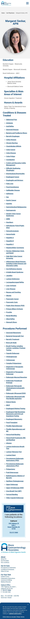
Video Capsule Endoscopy (15, 498)
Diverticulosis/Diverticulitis (15, 174)
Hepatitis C (10, 244)
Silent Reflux (10, 319)
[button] (27, 3)
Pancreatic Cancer (12, 299)
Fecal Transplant (11, 422)
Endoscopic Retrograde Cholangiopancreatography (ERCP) (15, 388)
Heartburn (9, 222)
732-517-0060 (13, 532)
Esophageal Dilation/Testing (15, 408)
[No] (28, 604)
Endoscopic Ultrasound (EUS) (16, 393)
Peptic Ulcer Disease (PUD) (15, 305)
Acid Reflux (10, 126)
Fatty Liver (9, 184)
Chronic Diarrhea (12, 143)
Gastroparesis (11, 210)
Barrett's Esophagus (13, 136)
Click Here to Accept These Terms (13, 616)
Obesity (8, 295)
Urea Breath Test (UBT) (14, 491)
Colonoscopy (10, 360)
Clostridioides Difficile (13, 146)
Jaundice (9, 275)
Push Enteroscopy (12, 472)
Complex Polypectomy (13, 363)
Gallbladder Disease (13, 190)
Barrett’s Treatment (12, 339)
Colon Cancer (10, 150)
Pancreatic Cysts (12, 302)
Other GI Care (5, 571)
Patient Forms (5, 576)
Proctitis (9, 312)
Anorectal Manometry (13, 333)
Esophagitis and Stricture (14, 180)
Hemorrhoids (10, 234)
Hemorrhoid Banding (13, 434)
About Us (3, 559)
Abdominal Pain (11, 119)
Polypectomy (10, 469)
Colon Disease (11, 153)
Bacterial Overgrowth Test (15, 336)
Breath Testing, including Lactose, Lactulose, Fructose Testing (15, 348)
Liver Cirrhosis (11, 285)
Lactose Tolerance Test (14, 452)
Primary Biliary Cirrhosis (14, 309)
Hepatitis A (10, 238)
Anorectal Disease (12, 129)
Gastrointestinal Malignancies (16, 207)
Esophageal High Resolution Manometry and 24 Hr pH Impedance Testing (15, 414)
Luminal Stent (11, 455)
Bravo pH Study (11, 343)
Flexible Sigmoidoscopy (14, 426)
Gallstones (9, 194)
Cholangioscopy (11, 357)
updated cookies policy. (15, 613)
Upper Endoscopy (12, 484)
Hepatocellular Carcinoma (15, 248)
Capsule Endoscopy (12, 353)
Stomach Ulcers (11, 322)
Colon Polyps (10, 156)
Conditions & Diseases (7, 569)
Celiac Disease (11, 140)
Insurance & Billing (6, 580)
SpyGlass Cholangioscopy (15, 481)
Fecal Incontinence (12, 187)
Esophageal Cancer (12, 177)
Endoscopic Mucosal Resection (16, 377)
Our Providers (5, 561)
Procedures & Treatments (8, 568)
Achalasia (9, 123)
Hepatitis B (10, 241)
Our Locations (5, 562)
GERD (8, 219)
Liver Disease (10, 289)
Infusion (9, 443)
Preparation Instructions (8, 578)
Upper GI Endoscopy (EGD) (15, 488)
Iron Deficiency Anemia (14, 269)
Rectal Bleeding (11, 316)
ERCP (8, 405)
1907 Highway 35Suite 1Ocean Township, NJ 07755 (14, 526)
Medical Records (6, 582)
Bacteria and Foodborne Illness (16, 133)
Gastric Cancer (11, 200)
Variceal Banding (12, 494)
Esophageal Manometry (14, 419)
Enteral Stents (11, 402)
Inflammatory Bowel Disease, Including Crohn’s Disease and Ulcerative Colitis (16, 263)
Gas (7, 197)
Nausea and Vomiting (13, 292)
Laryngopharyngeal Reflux (15, 282)
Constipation (10, 160)
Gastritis (9, 203)
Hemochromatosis (12, 231)
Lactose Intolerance (13, 279)
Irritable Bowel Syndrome (14, 272)
